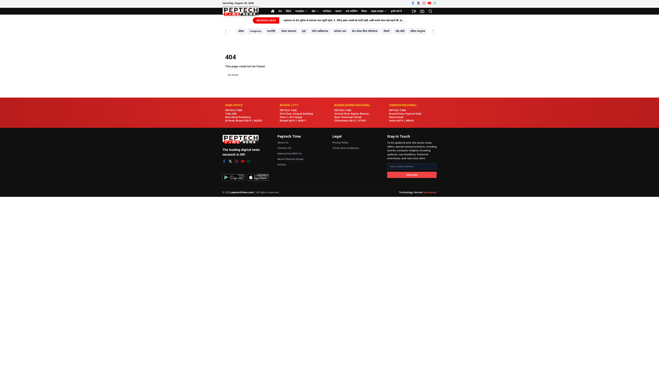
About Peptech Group (290, 159)
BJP (304, 31)
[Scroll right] (433, 30)
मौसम (241, 31)
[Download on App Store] (258, 177)
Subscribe (412, 174)
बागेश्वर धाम (340, 31)
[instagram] (236, 161)
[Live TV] (422, 11)
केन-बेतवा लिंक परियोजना (365, 31)
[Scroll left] (226, 30)
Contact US (284, 148)
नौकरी (386, 31)
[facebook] (224, 161)
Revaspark (430, 192)
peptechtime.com (242, 192)
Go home (233, 74)
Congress (255, 31)
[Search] (430, 11)
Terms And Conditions (345, 148)
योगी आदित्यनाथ (320, 31)
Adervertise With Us (289, 153)
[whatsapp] (249, 161)
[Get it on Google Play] (233, 177)
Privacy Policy (340, 142)
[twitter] (230, 161)
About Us (282, 142)
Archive (281, 164)
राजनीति (271, 31)
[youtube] (242, 161)
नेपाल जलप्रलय (288, 31)
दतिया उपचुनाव (417, 31)
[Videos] (414, 11)
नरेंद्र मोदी (399, 31)
